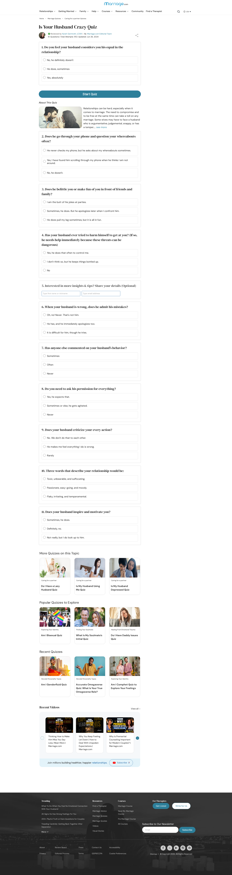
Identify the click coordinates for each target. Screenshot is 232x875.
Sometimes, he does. (58, 520)
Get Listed (161, 806)
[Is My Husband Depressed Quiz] (124, 567)
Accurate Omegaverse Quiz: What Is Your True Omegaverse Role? (89, 688)
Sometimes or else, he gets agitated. (67, 405)
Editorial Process (62, 853)
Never (50, 373)
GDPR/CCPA (97, 853)
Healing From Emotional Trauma (123, 630)
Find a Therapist (99, 806)
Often (50, 364)
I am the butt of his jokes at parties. (66, 202)
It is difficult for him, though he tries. (67, 332)
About (42, 847)
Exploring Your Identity (50, 630)
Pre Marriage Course (127, 819)
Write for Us (181, 806)
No (48, 270)
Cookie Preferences (117, 853)
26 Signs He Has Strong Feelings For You (58, 814)
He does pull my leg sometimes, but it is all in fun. (74, 220)
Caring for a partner (49, 580)
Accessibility (114, 847)
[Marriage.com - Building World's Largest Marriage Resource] (116, 6)
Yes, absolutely (55, 77)
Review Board (61, 847)
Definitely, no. (54, 528)
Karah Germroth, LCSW (72, 34)
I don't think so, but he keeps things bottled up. (73, 261)
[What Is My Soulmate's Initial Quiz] (90, 617)
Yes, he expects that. (58, 396)
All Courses (123, 824)
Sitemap (153, 854)
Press (81, 847)
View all (135, 708)
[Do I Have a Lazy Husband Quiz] (55, 567)
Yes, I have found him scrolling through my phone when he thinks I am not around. (87, 162)
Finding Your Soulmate (84, 630)
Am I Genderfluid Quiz (54, 684)
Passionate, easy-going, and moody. (67, 487)
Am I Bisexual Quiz (51, 635)
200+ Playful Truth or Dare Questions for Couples (62, 819)
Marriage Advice (100, 811)
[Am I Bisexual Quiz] (55, 617)
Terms (81, 853)
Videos (95, 826)
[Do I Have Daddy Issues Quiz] (124, 617)
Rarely (50, 455)
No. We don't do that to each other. (66, 438)
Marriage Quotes (100, 821)
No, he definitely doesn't (60, 60)
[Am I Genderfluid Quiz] (55, 666)
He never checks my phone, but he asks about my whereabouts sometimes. (89, 150)
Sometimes (53, 356)
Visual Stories (98, 831)
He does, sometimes (58, 69)
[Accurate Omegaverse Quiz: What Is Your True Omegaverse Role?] (90, 666)
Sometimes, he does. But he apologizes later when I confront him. (83, 211)
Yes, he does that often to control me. (68, 252)
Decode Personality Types (51, 679)
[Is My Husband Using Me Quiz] (90, 567)
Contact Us (97, 847)
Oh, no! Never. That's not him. (63, 315)
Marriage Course (125, 806)
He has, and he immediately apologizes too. (71, 323)
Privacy (42, 853)
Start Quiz (90, 94)
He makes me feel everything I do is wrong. (70, 446)
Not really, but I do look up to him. (65, 537)
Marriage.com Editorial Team (99, 34)
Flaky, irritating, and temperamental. (67, 496)
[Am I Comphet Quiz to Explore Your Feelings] (124, 666)
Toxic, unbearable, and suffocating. (66, 479)
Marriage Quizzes (100, 816)
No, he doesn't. (55, 172)
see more (101, 127)
